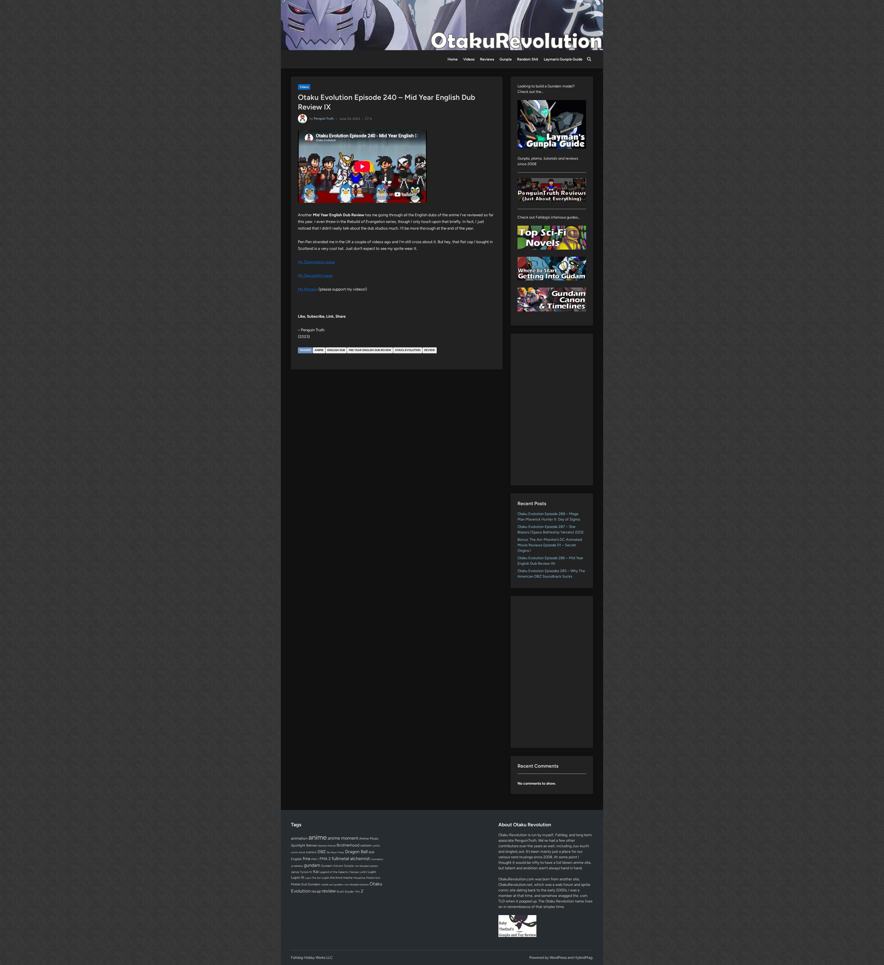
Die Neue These (335, 852)
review (429, 350)
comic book (298, 852)
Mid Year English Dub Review (370, 350)
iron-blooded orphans (366, 865)
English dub (336, 350)
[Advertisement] (552, 409)
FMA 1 (315, 859)
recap (316, 891)
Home (453, 59)
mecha (347, 877)
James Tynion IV (301, 872)
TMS (357, 891)
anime (319, 350)
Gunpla (506, 59)
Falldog (561, 835)
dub (372, 852)
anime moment (343, 838)
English (296, 859)
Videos (468, 59)
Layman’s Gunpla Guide (563, 59)
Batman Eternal (327, 845)
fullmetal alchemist (351, 858)
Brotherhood (348, 845)
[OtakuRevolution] (442, 25)
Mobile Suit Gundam (305, 884)
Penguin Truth (324, 119)
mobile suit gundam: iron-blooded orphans (345, 884)
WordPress (558, 957)
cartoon (366, 845)
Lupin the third (332, 877)
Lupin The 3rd (313, 877)
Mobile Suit (373, 877)
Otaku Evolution (407, 350)
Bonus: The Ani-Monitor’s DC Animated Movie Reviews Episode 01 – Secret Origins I (550, 545)
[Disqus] (397, 435)
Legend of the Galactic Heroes (339, 872)
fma (306, 858)
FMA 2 (325, 858)
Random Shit (527, 59)
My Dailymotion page (316, 262)
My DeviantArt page (315, 275)
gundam (312, 865)
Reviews (487, 59)
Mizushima (359, 877)
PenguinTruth (526, 840)
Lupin (372, 872)
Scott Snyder (345, 891)
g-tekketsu (297, 865)
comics (311, 852)
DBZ (321, 851)
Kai (316, 871)
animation (299, 838)
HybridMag (583, 957)
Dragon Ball (356, 851)
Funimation (377, 859)
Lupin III (297, 877)
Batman (311, 845)
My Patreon (308, 289)
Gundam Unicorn (332, 865)
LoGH (363, 872)
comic (376, 845)
